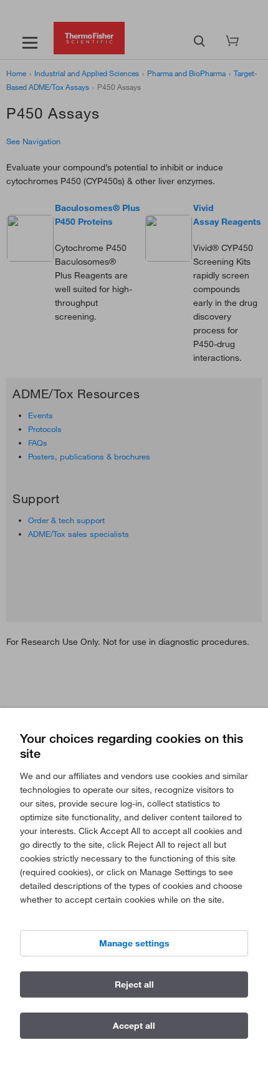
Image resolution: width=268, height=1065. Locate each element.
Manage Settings (134, 943)
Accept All (134, 1025)
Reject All (134, 984)
